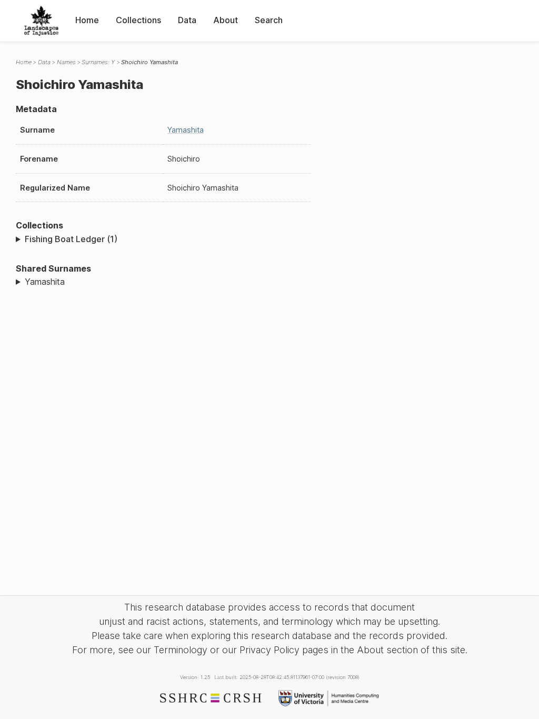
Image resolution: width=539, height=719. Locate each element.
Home (87, 20)
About (225, 20)
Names (66, 62)
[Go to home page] (41, 21)
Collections (138, 20)
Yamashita (185, 129)
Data (187, 20)
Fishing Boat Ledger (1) (71, 239)
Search (269, 20)
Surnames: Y (98, 62)
